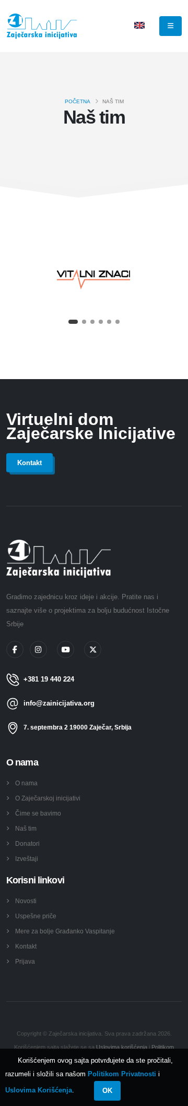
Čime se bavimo (38, 813)
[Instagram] (38, 649)
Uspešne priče (35, 916)
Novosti (26, 900)
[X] (92, 649)
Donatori (27, 843)
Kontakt (26, 946)
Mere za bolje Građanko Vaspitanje (65, 931)
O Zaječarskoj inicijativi (47, 798)
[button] (73, 321)
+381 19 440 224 (49, 679)
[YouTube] (65, 649)
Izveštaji (26, 858)
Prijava (25, 961)
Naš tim (26, 828)
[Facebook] (15, 649)
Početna (77, 101)
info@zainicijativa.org (59, 703)
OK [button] (107, 1091)
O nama (26, 783)
